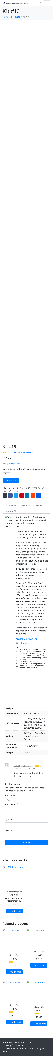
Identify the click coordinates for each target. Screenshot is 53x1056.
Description (10, 505)
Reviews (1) (10, 511)
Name (8, 820)
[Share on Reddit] (33, 495)
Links (29, 1042)
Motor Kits (15, 464)
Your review (11, 804)
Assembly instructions (26, 639)
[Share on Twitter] (16, 495)
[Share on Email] (5, 495)
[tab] (10, 505)
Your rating (11, 795)
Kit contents (26, 643)
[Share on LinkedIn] (27, 495)
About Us (7, 1042)
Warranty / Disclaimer (13, 1045)
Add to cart (12, 480)
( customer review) (23, 452)
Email (8, 830)
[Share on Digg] (38, 495)
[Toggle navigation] (46, 2)
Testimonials (20, 1042)
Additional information (31, 505)
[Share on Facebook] (10, 495)
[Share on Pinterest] (21, 495)
